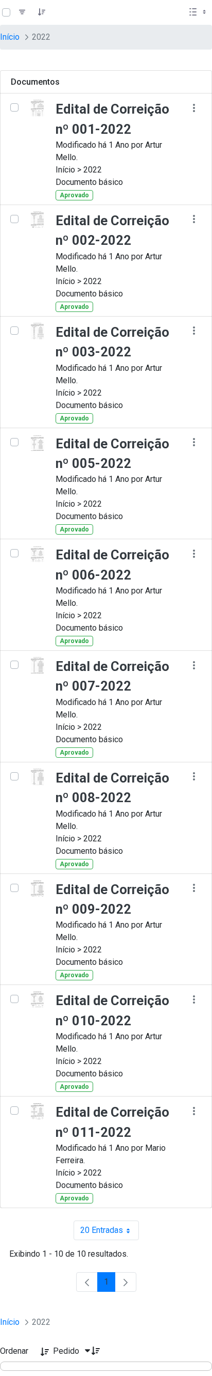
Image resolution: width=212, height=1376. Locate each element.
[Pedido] (41, 12)
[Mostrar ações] (194, 108)
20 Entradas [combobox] (109, 1232)
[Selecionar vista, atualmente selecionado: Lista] (198, 12)
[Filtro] (22, 12)
